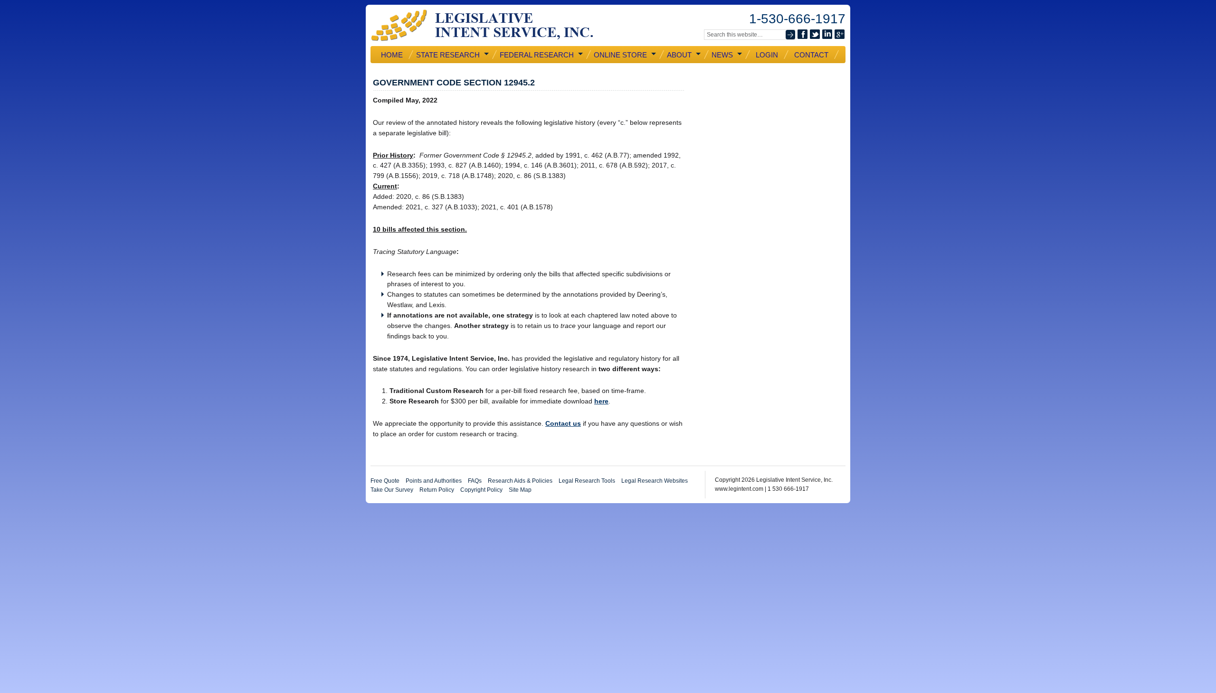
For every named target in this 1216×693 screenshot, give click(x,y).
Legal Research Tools (587, 481)
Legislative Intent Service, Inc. (489, 25)
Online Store (619, 55)
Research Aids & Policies (520, 481)
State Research (447, 55)
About (678, 55)
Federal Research (536, 55)
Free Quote (384, 481)
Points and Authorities (434, 481)
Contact (811, 55)
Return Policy (436, 490)
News (721, 55)
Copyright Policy (481, 490)
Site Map (520, 490)
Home (392, 55)
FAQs (475, 481)
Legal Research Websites (654, 481)
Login (767, 55)
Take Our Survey (391, 490)
